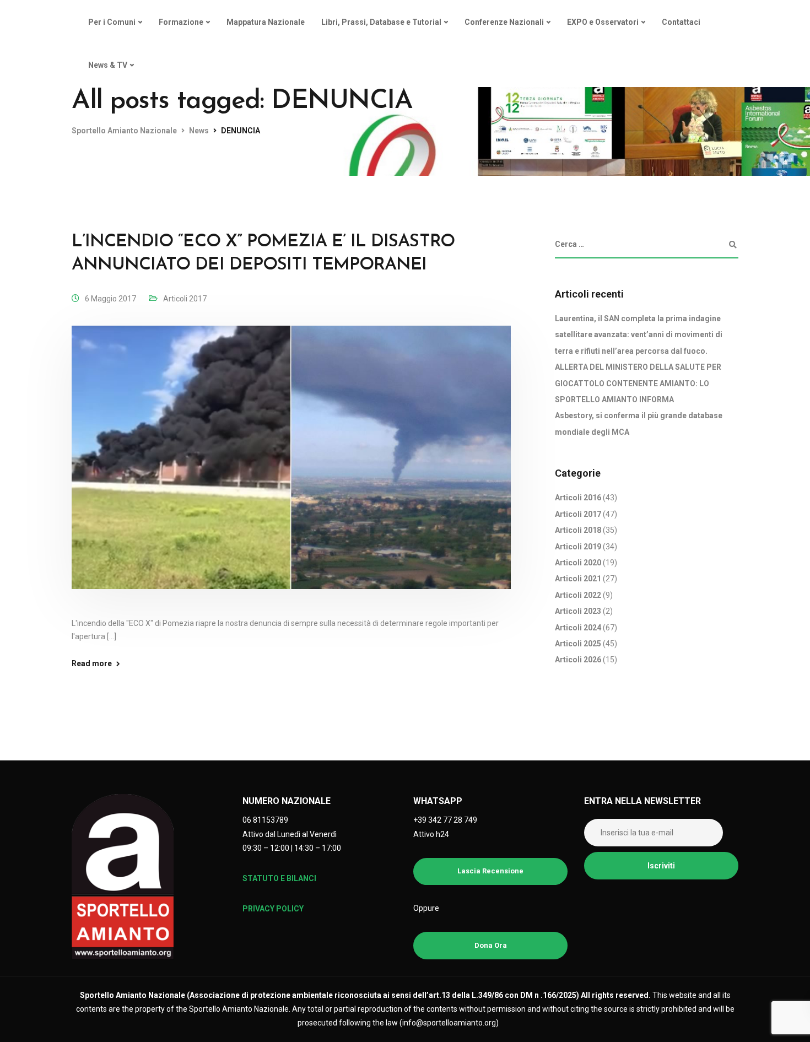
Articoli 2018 (578, 530)
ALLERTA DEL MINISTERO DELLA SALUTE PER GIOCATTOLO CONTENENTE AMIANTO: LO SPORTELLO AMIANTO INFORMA (638, 383)
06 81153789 (265, 820)
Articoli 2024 (578, 627)
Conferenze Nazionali (504, 22)
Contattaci (681, 22)
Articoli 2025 (578, 643)
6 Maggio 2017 (110, 298)
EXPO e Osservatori (603, 22)
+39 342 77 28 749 (445, 820)
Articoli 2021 (578, 579)
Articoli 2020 (578, 562)
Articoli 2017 (185, 298)
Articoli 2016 (578, 498)
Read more (92, 663)
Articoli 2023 (578, 611)
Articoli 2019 (578, 546)
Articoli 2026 (578, 660)
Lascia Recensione (490, 871)
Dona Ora (490, 945)
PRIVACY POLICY (273, 908)
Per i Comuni (112, 22)
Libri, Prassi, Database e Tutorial (381, 22)
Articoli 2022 (578, 595)
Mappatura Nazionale (265, 22)
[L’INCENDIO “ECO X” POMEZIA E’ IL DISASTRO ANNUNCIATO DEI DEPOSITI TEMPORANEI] (291, 470)
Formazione (181, 22)
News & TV (107, 65)
